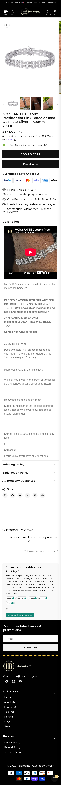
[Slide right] (57, 104)
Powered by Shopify (42, 765)
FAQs (7, 721)
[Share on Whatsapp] (42, 495)
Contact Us (10, 707)
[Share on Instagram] (35, 495)
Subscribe (30, 647)
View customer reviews (20, 615)
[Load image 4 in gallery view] (48, 103)
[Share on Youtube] (20, 495)
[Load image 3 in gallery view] (36, 103)
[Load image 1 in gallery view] (13, 103)
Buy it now (30, 163)
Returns (8, 716)
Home (8, 697)
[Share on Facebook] (12, 495)
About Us (9, 702)
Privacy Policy (12, 742)
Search (8, 726)
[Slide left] (3, 104)
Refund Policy (12, 747)
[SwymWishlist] (47, 11)
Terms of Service (13, 752)
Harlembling (23, 765)
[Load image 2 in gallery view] (25, 103)
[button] (6, 11)
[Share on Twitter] (27, 495)
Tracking (9, 711)
